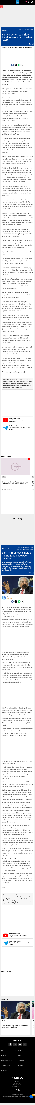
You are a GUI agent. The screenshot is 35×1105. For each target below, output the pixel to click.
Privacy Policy (17, 1084)
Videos (4, 476)
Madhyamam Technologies (14, 1096)
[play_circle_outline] (15, 466)
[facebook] (12, 65)
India (33, 476)
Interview (5, 548)
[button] (2, 2)
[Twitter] (15, 65)
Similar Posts (5, 999)
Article (4, 30)
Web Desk (9, 598)
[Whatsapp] (19, 65)
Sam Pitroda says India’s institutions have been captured (16, 555)
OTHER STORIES (6, 456)
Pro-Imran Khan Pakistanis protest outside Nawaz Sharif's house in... (15, 483)
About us (17, 1081)
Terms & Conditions (17, 1086)
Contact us (17, 1083)
